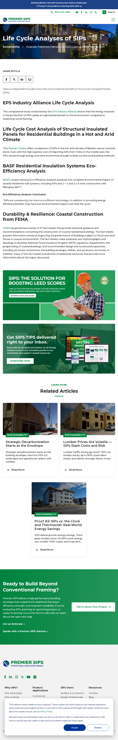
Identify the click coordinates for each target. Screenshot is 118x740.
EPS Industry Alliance (64, 111)
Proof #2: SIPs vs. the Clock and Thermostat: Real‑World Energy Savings (58, 525)
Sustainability (11, 46)
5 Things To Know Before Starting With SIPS (58, 6)
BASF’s (7, 179)
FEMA (6, 228)
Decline (97, 727)
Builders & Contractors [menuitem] (72, 693)
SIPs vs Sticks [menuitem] (12, 697)
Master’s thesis (17, 148)
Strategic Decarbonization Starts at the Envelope (27, 444)
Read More (18, 469)
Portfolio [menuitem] (93, 693)
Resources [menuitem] (95, 687)
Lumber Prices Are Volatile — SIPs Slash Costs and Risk (87, 444)
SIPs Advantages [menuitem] (13, 693)
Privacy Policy (46, 711)
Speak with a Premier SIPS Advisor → (25, 631)
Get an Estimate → (14, 624)
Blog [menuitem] (91, 697)
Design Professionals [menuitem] (72, 697)
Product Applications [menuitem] (40, 689)
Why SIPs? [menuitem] (11, 687)
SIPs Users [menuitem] (67, 687)
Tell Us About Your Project (91, 607)
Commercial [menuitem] (39, 696)
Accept (74, 727)
